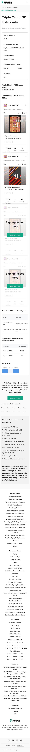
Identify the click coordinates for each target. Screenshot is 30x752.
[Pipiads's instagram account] (21, 740)
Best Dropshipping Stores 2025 (15, 585)
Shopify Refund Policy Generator (15, 527)
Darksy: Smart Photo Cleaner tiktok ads (26, 408)
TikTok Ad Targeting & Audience (15, 502)
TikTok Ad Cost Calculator (15, 516)
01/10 (21, 657)
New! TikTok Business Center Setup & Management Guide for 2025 (15, 673)
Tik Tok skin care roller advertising (13, 441)
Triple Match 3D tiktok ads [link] (8, 10)
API (15, 714)
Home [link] (2, 7)
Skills (15, 562)
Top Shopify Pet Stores (15, 604)
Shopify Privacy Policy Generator (15, 525)
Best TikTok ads (15, 631)
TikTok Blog (15, 625)
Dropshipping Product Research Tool (15, 588)
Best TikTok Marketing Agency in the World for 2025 (15, 687)
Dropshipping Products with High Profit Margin (15, 594)
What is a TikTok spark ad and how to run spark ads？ (15, 692)
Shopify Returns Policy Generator (15, 535)
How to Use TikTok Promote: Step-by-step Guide (15, 682)
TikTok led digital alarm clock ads (13, 459)
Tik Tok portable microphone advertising (11, 434)
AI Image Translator (15, 579)
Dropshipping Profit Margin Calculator (15, 522)
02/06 (15, 654)
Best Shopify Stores (15, 601)
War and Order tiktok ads (20, 408)
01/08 (15, 659)
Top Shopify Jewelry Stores (15, 606)
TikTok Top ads (15, 628)
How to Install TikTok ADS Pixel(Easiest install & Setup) (15, 700)
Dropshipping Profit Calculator (15, 519)
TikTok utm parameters (15, 499)
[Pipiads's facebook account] (9, 740)
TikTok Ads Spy (15, 557)
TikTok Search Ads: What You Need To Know (15, 668)
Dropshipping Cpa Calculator (15, 513)
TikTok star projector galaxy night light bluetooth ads (13, 451)
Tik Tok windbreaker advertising (12, 430)
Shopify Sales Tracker (15, 496)
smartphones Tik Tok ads (10, 447)
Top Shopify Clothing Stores (15, 609)
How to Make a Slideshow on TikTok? (15, 696)
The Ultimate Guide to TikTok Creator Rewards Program (15, 678)
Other (25, 648)
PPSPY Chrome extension (15, 543)
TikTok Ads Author (15, 634)
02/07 (8, 654)
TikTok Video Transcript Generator (15, 571)
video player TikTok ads (10, 427)
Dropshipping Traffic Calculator (15, 511)
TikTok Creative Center (15, 568)
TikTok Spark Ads (15, 560)
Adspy (15, 554)
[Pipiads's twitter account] (13, 740)
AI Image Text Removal (15, 582)
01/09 (8, 659)
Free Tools (15, 541)
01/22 (21, 654)
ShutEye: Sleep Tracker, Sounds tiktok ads (4, 411)
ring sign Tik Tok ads (9, 438)
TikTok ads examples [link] (12, 7)
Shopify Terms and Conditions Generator (15, 531)
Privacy (8, 745)
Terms (13, 745)
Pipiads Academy (15, 637)
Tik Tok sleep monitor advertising (13, 444)
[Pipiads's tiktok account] (17, 740)
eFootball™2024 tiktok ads (4, 408)
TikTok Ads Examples (15, 623)
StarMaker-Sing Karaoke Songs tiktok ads (9, 408)
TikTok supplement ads (10, 456)
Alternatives (15, 574)
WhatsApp (15, 711)
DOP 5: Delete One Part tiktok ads (20, 411)
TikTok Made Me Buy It (15, 598)
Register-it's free (15, 235)
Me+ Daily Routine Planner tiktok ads (15, 411)
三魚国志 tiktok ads (15, 408)
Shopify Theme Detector (15, 505)
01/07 (21, 659)
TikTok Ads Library (15, 565)
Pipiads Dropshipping (15, 590)
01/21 (8, 657)
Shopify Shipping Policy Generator (15, 538)
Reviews (15, 576)
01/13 (15, 657)
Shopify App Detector (15, 508)
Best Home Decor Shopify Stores (15, 615)
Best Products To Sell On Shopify (15, 612)
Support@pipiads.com (15, 708)
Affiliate (15, 546)
